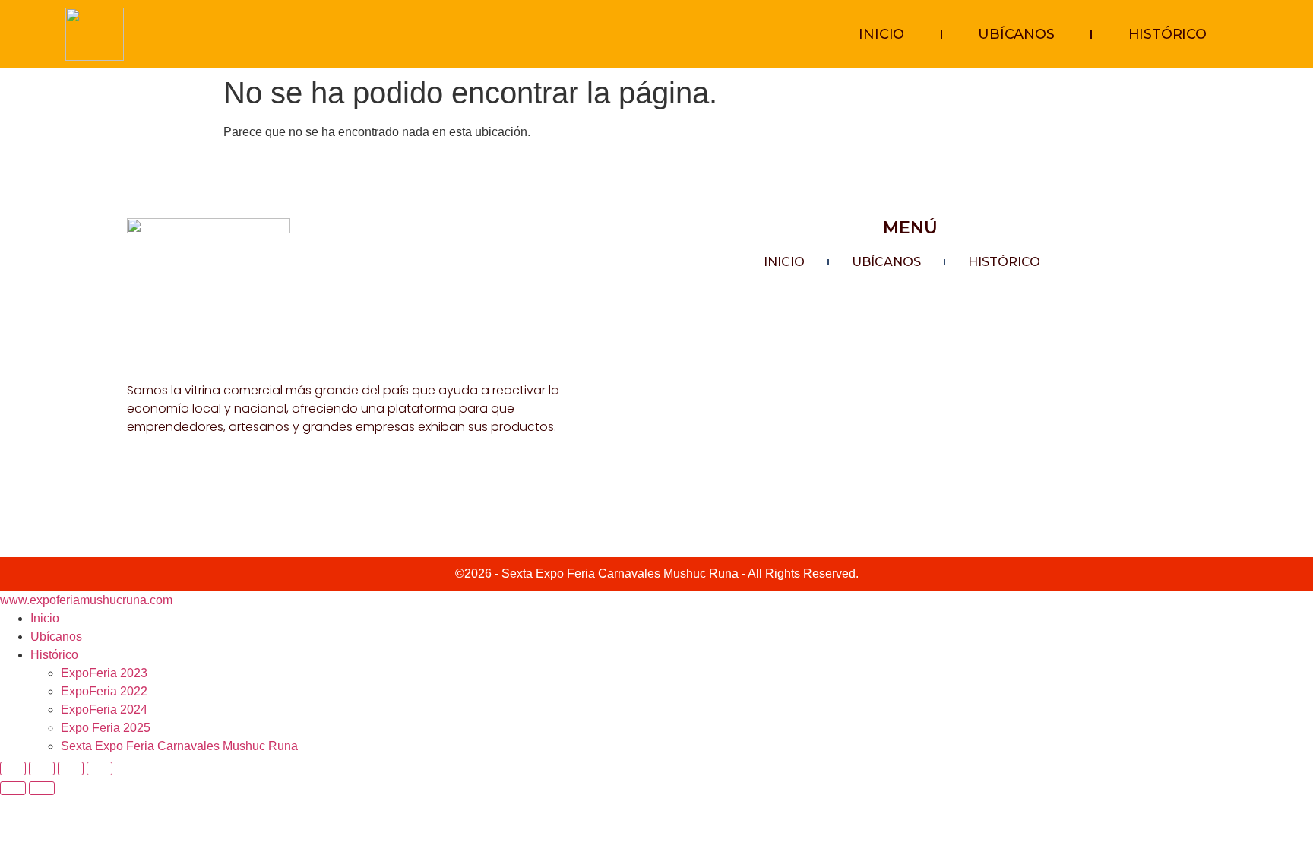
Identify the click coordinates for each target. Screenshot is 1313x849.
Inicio (881, 34)
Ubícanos (1016, 34)
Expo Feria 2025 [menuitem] (105, 727)
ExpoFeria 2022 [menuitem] (104, 691)
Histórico (1167, 34)
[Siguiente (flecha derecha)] (42, 788)
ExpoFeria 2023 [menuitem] (104, 673)
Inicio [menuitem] (44, 618)
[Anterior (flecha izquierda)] (13, 788)
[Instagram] (202, 482)
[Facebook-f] (135, 482)
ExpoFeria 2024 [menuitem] (104, 709)
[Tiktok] (168, 482)
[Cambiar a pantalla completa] (42, 768)
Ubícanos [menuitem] (56, 636)
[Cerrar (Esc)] (99, 768)
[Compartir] (71, 768)
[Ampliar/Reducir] (13, 768)
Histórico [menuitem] (54, 654)
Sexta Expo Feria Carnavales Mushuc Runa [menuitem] (179, 746)
